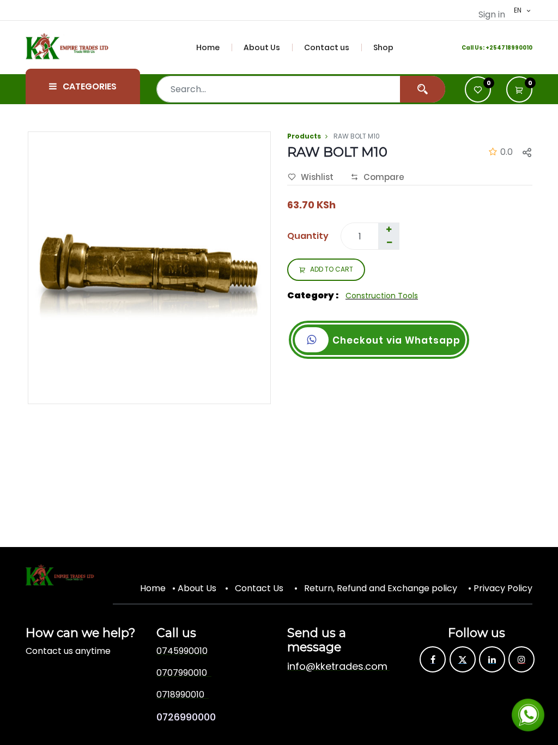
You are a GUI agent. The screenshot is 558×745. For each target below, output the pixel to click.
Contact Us (259, 588)
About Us (197, 588)
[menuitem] (214, 47)
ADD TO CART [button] (331, 269)
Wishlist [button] (317, 177)
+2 (489, 48)
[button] (519, 89)
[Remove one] (389, 242)
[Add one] (388, 229)
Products (304, 136)
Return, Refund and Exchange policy (380, 588)
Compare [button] (383, 177)
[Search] (422, 89)
